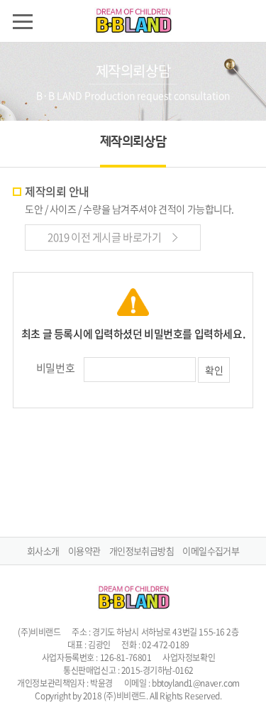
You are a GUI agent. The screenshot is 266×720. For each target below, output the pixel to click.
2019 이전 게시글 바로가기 (105, 237)
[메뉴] (23, 21)
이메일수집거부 (210, 550)
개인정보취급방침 (141, 550)
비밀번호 (55, 368)
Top (246, 700)
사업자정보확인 (188, 657)
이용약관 (84, 550)
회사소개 (43, 550)
